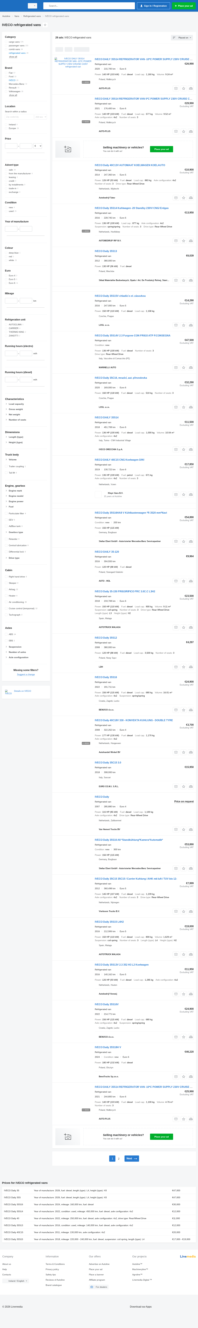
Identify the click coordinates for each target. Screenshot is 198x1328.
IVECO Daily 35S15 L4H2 (109, 921)
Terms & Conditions (55, 1264)
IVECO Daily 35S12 (106, 637)
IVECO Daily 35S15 (13, 1239)
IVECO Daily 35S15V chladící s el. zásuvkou (120, 296)
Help (4, 1269)
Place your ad (161, 149)
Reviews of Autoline (55, 1280)
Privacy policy (52, 1269)
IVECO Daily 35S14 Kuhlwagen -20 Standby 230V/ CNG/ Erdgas (132, 208)
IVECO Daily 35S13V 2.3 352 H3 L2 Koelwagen (122, 964)
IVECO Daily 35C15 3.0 (108, 762)
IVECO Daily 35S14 (13, 1211)
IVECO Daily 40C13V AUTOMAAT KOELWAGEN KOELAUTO (130, 165)
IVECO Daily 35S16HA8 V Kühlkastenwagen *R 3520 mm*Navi (131, 512)
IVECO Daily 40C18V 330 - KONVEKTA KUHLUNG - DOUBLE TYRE (134, 720)
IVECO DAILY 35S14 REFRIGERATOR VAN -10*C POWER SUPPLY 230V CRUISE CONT (146, 59)
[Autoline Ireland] (13, 6)
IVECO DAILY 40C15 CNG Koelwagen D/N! (119, 459)
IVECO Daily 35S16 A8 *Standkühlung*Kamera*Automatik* (129, 840)
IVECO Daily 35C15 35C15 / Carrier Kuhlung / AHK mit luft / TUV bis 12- (136, 878)
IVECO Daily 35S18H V (108, 1047)
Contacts (6, 1274)
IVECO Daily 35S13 (106, 251)
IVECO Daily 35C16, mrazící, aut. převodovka (121, 378)
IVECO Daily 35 (11, 1190)
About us (6, 1264)
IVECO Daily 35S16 (106, 677)
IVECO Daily (102, 796)
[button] (183, 88)
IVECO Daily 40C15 (13, 1232)
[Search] (46, 6)
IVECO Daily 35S (12, 1197)
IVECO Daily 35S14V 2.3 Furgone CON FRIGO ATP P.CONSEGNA (132, 335)
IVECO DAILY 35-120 (107, 551)
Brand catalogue (54, 1285)
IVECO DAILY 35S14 (106, 417)
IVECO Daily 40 (11, 1218)
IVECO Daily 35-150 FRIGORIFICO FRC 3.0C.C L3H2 (125, 591)
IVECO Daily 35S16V (107, 1004)
